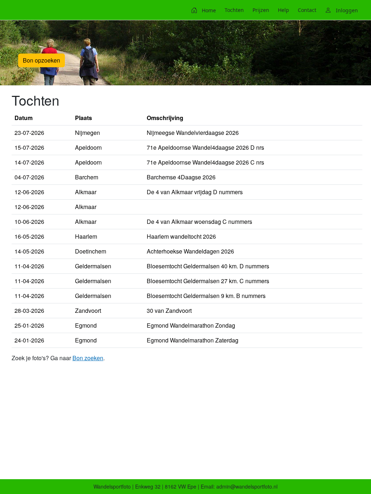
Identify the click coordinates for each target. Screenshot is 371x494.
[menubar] (274, 10)
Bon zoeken (87, 358)
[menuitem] (203, 10)
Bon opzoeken (41, 60)
